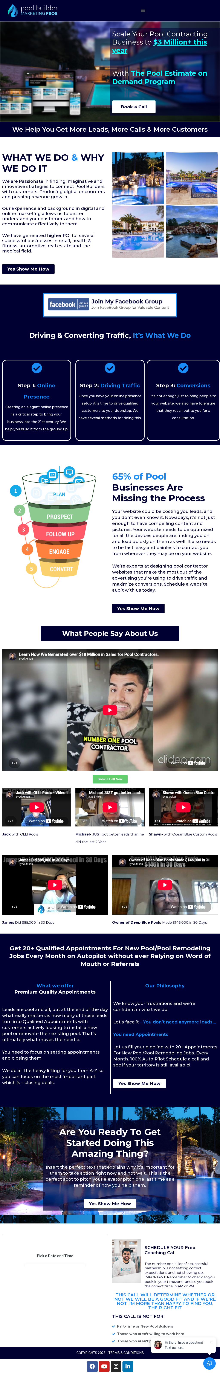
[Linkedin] (127, 1366)
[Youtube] (104, 1366)
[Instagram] (116, 1366)
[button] (143, 10)
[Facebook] (92, 1366)
